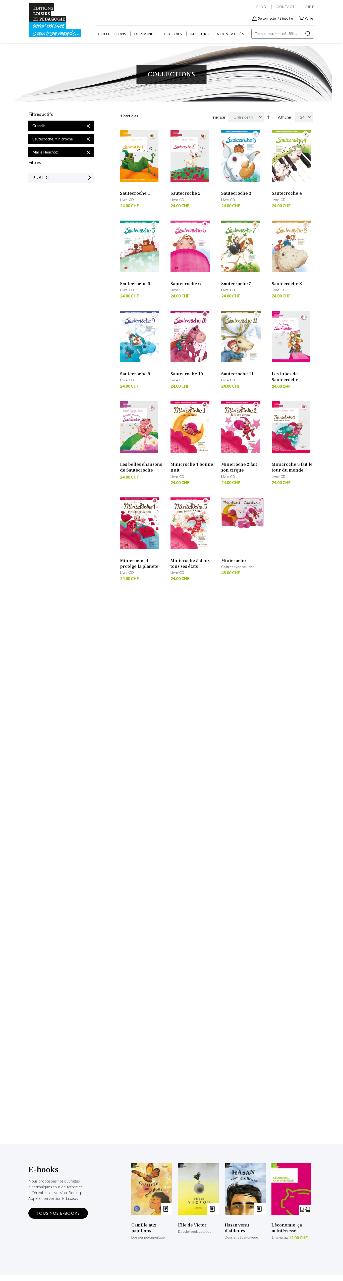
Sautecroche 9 (135, 374)
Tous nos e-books (58, 1213)
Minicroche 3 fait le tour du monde (292, 467)
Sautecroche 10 (186, 374)
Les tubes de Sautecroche (285, 377)
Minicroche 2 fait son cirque (239, 467)
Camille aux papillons (143, 1228)
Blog (261, 7)
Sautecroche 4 (287, 193)
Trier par (218, 117)
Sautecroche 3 (236, 193)
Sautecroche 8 (287, 284)
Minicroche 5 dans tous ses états (190, 563)
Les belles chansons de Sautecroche (141, 467)
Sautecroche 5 (135, 284)
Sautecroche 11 (237, 374)
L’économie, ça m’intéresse (286, 1228)
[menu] (171, 33)
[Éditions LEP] (47, 20)
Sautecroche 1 (135, 193)
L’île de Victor (192, 1225)
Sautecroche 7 (236, 284)
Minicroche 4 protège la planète (139, 563)
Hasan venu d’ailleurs (237, 1228)
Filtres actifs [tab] (40, 114)
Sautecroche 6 (185, 284)
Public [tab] (40, 177)
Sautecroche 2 (185, 193)
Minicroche (233, 560)
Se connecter (267, 18)
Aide (309, 7)
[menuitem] (112, 33)
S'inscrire (286, 18)
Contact (286, 7)
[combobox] (282, 34)
